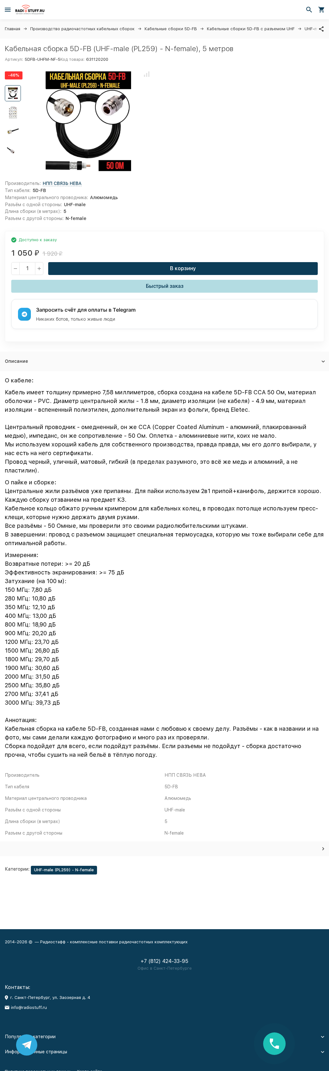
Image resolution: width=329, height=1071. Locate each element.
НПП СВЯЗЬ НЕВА (62, 183)
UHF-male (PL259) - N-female (64, 869)
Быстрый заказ (164, 286)
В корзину (183, 268)
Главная (12, 28)
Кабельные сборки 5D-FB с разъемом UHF (251, 28)
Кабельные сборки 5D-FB (171, 28)
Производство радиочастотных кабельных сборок (82, 28)
